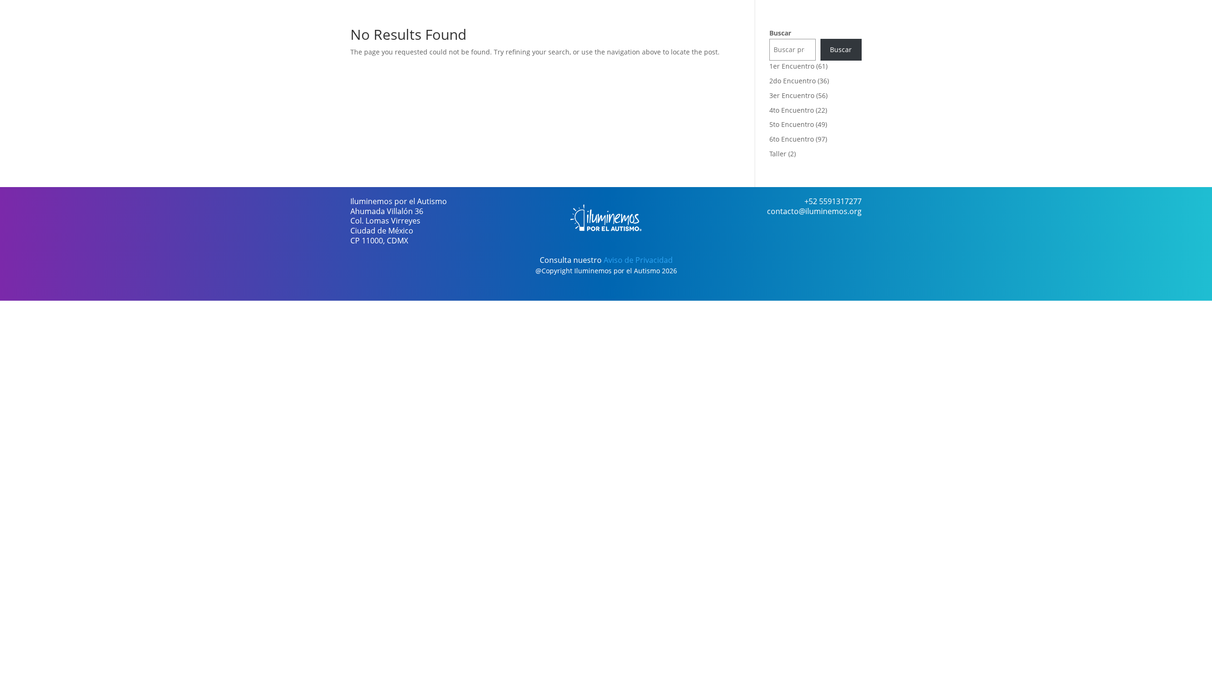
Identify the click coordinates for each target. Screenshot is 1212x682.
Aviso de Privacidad (638, 260)
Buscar (780, 32)
